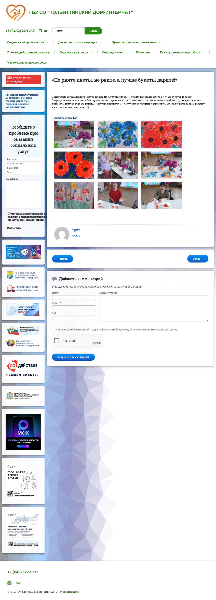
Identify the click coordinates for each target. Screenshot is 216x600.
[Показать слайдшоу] (65, 117)
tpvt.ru (76, 235)
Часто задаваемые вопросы (27, 62)
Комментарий (109, 292)
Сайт (55, 313)
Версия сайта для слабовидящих (19, 79)
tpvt (76, 229)
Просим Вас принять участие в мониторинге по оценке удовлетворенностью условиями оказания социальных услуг (22, 100)
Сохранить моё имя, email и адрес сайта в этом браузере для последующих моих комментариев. (117, 329)
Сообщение (12, 179)
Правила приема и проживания (134, 42)
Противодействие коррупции (28, 52)
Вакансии (143, 52)
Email (56, 303)
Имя (55, 292)
